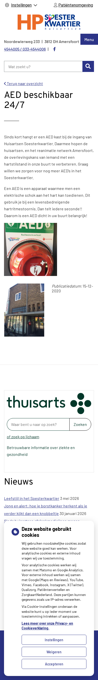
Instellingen (54, 640)
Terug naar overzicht (24, 83)
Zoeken (80, 424)
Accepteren (54, 664)
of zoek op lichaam (23, 436)
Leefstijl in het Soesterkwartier (31, 498)
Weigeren (54, 652)
